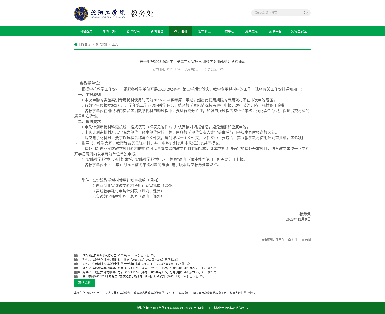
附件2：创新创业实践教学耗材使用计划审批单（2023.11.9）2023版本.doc (128, 263)
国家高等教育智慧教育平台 (210, 292)
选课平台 (275, 31)
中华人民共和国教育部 (116, 292)
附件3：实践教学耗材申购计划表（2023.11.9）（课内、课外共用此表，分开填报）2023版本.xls (141, 268)
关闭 (308, 239)
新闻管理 (157, 31)
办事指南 (133, 31)
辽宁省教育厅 (181, 292)
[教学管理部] (129, 13)
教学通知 (180, 31)
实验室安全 (299, 31)
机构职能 (109, 31)
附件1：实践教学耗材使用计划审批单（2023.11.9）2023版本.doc (122, 259)
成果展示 (251, 31)
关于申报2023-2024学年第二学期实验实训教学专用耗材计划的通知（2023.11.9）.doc (135, 276)
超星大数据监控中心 (242, 292)
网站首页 (86, 31)
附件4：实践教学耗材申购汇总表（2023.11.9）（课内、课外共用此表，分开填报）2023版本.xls (141, 272)
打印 (295, 239)
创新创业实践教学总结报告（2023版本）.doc (110, 255)
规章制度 (204, 31)
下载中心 (228, 31)
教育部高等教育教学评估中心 (152, 292)
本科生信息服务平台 (86, 292)
